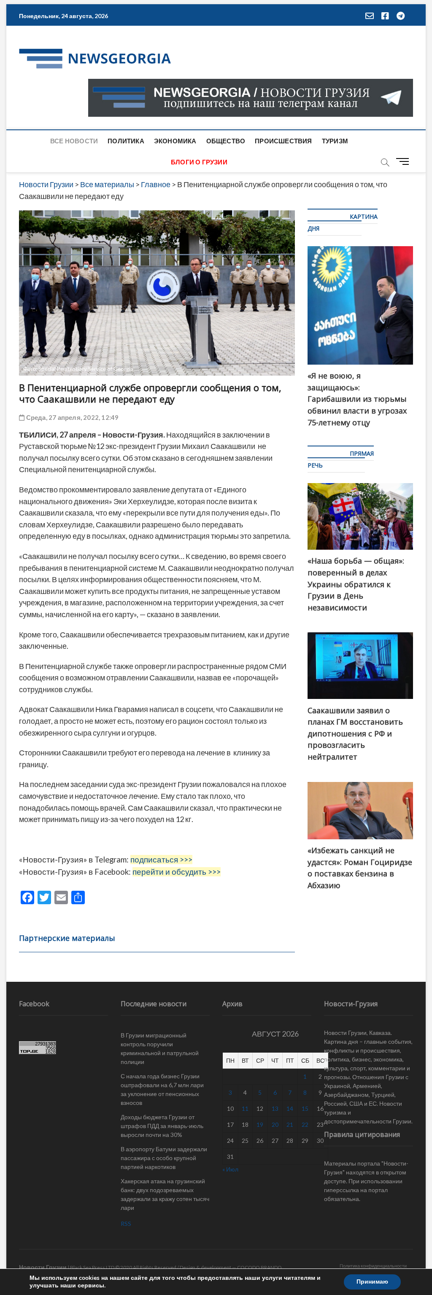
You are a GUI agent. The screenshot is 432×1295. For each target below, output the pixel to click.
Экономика (175, 141)
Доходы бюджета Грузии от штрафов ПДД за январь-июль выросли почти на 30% (162, 1125)
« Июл (230, 1169)
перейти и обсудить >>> (176, 871)
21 (289, 1124)
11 (245, 1108)
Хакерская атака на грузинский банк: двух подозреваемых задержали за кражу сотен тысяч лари (165, 1194)
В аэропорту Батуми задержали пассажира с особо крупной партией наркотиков (164, 1157)
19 (259, 1124)
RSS (126, 1223)
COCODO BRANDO (259, 1267)
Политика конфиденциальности (373, 1265)
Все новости (74, 141)
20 (275, 1124)
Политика (126, 141)
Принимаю (372, 1282)
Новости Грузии (43, 1267)
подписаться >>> (161, 859)
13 (275, 1108)
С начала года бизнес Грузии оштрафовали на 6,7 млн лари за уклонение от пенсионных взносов (162, 1089)
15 (305, 1108)
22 (305, 1124)
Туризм (335, 141)
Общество (226, 141)
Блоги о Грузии (199, 162)
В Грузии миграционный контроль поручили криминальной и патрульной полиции (160, 1048)
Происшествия (283, 141)
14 (289, 1108)
